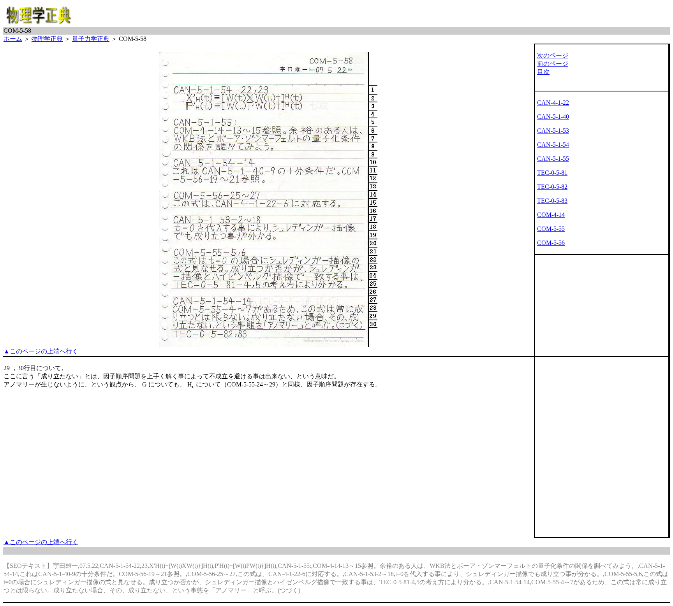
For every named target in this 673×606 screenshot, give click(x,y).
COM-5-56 (551, 242)
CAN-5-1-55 (553, 158)
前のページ (552, 63)
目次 (543, 72)
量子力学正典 (90, 38)
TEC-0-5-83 (552, 200)
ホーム (13, 38)
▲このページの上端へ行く (41, 351)
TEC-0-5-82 (552, 186)
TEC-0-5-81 (552, 172)
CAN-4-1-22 (553, 102)
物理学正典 (47, 38)
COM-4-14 (551, 214)
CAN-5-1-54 (553, 144)
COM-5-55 (551, 228)
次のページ (552, 55)
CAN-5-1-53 (553, 130)
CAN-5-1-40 (553, 116)
